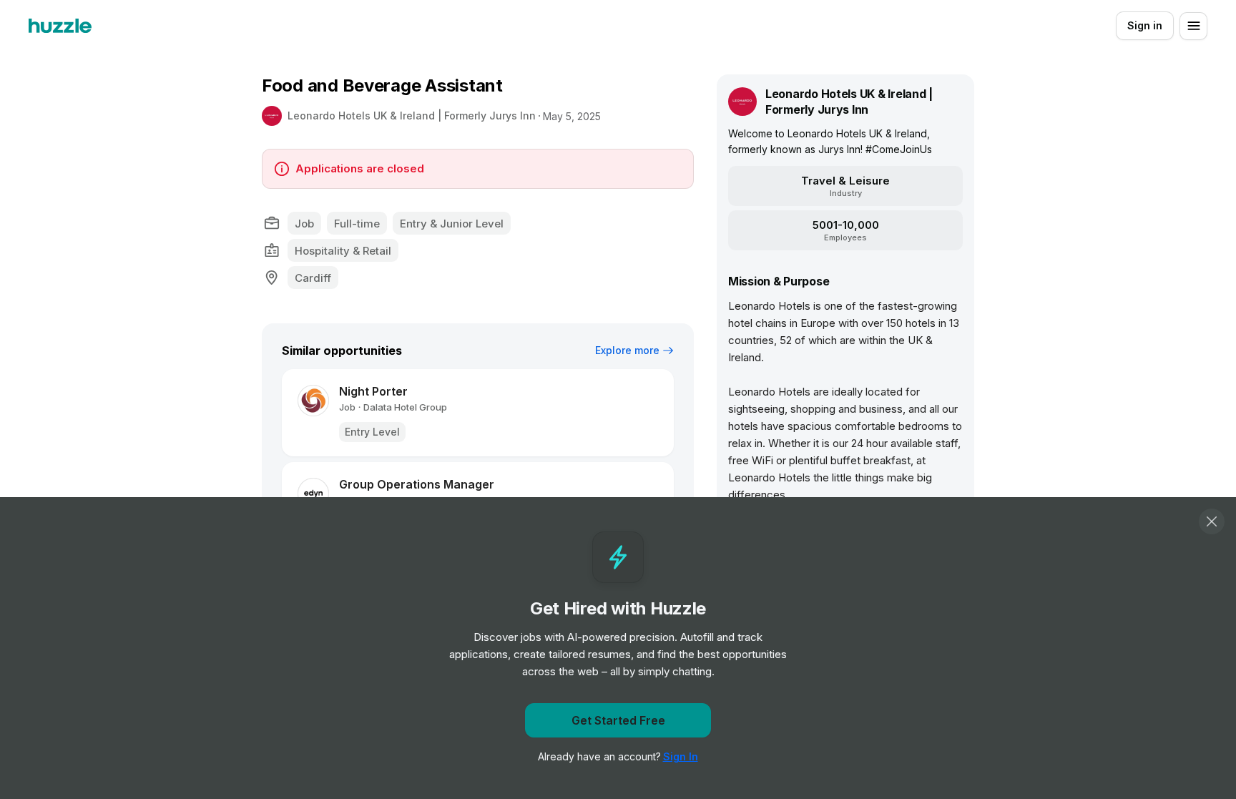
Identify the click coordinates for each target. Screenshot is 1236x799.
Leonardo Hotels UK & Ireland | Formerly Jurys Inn (412, 115)
